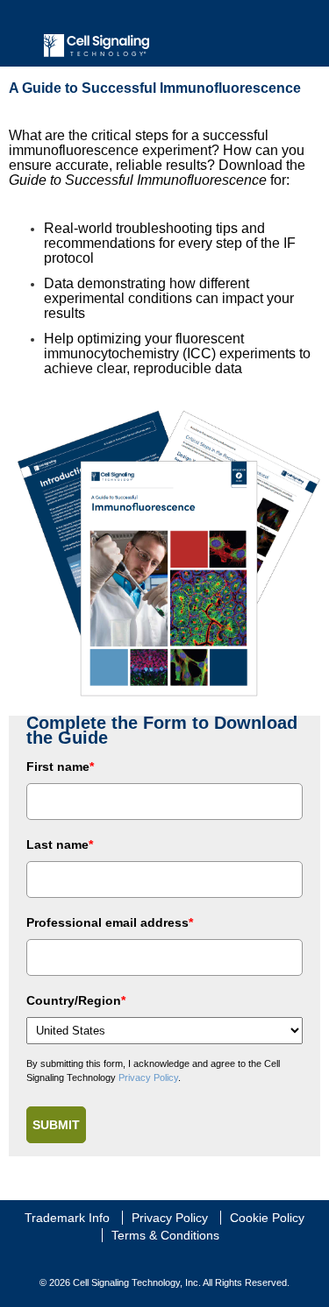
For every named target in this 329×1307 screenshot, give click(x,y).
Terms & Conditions (165, 1235)
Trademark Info (67, 1218)
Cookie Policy (267, 1218)
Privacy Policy (148, 1077)
